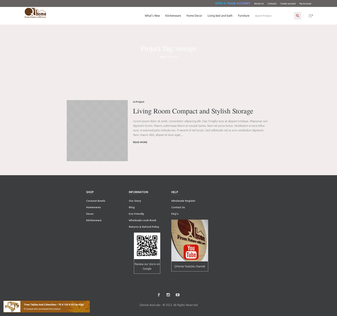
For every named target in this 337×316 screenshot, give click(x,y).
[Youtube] (177, 294)
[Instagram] (168, 294)
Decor (90, 213)
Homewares (93, 207)
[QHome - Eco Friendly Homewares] (35, 12)
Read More (140, 142)
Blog (132, 207)
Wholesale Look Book (142, 220)
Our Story (135, 200)
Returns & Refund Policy (144, 226)
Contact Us (178, 207)
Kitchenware (94, 220)
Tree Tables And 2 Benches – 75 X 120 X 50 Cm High (54, 304)
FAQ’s (174, 213)
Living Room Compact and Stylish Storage (193, 110)
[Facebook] (158, 294)
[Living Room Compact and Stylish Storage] (97, 130)
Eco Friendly (137, 213)
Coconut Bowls (95, 200)
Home (163, 56)
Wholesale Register (183, 200)
